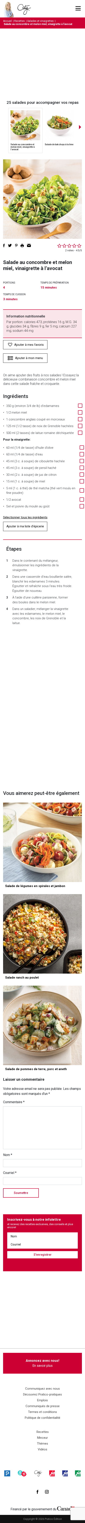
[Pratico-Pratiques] (7, 1473)
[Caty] (38, 1473)
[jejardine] (78, 1473)
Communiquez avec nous (42, 1388)
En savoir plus (42, 1363)
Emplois (42, 1400)
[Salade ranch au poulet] (42, 934)
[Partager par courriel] (29, 245)
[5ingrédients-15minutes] (22, 1473)
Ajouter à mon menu (29, 358)
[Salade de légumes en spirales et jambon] (42, 842)
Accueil (7, 21)
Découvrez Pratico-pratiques (42, 1394)
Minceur (42, 1438)
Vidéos (42, 1449)
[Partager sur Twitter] (10, 245)
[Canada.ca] (65, 1508)
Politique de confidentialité (42, 1418)
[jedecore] (65, 1473)
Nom (7, 1155)
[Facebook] (37, 1492)
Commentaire (14, 1102)
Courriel (10, 1173)
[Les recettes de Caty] (10, 8)
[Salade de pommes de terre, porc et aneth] (42, 1025)
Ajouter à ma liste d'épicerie (25, 526)
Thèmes (42, 1443)
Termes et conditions (42, 1412)
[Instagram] (47, 1492)
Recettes (19, 21)
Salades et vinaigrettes (40, 21)
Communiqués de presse (43, 1406)
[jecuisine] (52, 1473)
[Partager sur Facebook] (4, 245)
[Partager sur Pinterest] (16, 245)
